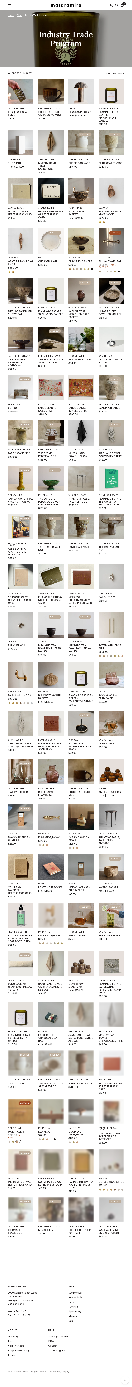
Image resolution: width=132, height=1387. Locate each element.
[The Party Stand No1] (111, 526)
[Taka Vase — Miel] (111, 915)
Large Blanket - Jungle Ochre (79, 409)
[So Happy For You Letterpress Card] (51, 1161)
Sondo (12, 408)
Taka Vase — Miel (110, 935)
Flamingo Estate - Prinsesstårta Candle (20, 1038)
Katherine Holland (49, 108)
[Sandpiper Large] (111, 387)
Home (11, 15)
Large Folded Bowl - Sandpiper (110, 313)
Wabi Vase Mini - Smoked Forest (109, 1231)
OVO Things (105, 356)
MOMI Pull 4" (16, 1131)
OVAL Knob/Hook (49, 935)
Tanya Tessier (16, 980)
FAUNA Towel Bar (110, 261)
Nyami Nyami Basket (76, 213)
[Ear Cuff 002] (20, 625)
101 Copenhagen (77, 308)
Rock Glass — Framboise (108, 697)
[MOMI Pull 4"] (20, 1111)
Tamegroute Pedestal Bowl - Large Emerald (49, 501)
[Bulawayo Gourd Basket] (51, 675)
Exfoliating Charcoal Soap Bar (48, 1038)
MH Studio (105, 788)
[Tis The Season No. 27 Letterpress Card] (111, 1063)
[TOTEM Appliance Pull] (111, 625)
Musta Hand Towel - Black (77, 455)
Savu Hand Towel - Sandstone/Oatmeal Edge (81, 1038)
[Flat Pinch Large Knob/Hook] (111, 191)
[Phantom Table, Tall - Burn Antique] (111, 817)
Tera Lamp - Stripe (80, 112)
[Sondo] (20, 387)
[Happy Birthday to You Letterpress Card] (81, 1161)
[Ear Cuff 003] (111, 576)
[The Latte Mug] (20, 1063)
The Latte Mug (18, 1083)
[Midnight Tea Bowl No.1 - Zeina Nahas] (81, 625)
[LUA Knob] (51, 1111)
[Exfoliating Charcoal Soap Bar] (51, 1015)
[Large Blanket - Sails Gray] (51, 387)
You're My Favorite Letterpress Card (20, 890)
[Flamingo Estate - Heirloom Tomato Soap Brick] (51, 723)
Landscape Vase (79, 547)
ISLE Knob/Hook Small (78, 839)
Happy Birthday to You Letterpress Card (80, 1184)
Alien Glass (106, 743)
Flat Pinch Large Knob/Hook (110, 213)
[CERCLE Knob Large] (111, 1161)
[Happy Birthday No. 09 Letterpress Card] (51, 191)
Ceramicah (74, 108)
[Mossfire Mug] (51, 1210)
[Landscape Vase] (81, 526)
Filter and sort (22, 73)
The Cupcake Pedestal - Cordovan (16, 362)
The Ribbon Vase (79, 163)
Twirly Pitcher (18, 792)
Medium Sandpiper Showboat (20, 313)
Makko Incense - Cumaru (19, 839)
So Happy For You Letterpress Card (50, 1183)
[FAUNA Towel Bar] (111, 241)
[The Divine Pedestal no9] (51, 433)
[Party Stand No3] (20, 433)
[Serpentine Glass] (81, 339)
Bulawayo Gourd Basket (49, 697)
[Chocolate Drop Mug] (81, 771)
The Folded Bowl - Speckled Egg (50, 1085)
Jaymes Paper (16, 208)
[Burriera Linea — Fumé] (20, 91)
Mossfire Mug (47, 1230)
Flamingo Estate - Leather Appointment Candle (111, 116)
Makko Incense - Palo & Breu (79, 889)
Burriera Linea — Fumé (19, 113)
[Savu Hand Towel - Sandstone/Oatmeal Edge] (81, 1015)
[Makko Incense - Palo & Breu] (81, 867)
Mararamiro (15, 159)
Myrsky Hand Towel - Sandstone (47, 166)
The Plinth (15, 163)
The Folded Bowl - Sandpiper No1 (50, 361)
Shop (19, 15)
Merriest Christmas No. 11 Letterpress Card (80, 600)
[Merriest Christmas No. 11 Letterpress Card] (81, 576)
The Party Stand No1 (109, 548)
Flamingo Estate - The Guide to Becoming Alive (111, 501)
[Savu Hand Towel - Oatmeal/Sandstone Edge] (51, 963)
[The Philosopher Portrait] (81, 1210)
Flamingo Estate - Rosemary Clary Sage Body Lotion (20, 938)
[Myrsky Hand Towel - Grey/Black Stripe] (111, 1015)
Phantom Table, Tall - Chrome (79, 500)
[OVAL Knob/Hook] (51, 915)
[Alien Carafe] (81, 915)
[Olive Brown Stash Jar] (81, 963)
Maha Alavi (74, 258)
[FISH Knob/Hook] (51, 817)
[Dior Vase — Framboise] (20, 1210)
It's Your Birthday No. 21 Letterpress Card (50, 600)
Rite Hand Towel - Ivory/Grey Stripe (110, 455)
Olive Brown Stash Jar (76, 985)
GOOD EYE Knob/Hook (76, 1133)
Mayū (41, 258)
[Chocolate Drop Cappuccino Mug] (51, 91)
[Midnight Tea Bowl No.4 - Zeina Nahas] (51, 625)
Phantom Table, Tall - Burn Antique (109, 840)
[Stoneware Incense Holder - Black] (81, 723)
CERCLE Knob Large (111, 1181)
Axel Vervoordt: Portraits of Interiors (110, 1136)
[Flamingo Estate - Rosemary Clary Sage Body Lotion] (20, 915)
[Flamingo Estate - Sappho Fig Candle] (51, 291)
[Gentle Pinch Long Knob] (20, 241)
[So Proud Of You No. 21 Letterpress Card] (20, 576)
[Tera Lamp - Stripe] (81, 91)
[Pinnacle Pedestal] (81, 1063)
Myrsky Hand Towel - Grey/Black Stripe (111, 1038)
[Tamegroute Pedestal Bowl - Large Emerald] (51, 478)
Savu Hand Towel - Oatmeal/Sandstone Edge (50, 987)
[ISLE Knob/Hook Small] (81, 817)
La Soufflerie (16, 108)
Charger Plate (48, 261)
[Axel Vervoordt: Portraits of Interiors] (111, 1111)
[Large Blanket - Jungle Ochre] (81, 387)
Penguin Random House (17, 544)
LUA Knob (44, 1131)
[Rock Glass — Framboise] (111, 675)
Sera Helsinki (46, 159)
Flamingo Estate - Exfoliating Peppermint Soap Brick (111, 988)
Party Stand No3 (19, 453)
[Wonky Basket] (111, 867)
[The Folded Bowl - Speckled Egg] (51, 1063)
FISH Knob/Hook (49, 837)
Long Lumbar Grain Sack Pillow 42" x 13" (20, 987)
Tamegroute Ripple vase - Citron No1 (20, 500)
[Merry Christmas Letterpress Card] (20, 1161)
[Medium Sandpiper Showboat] (20, 291)
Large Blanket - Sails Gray (48, 409)
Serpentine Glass (80, 359)
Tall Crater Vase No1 (49, 548)
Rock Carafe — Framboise (48, 793)
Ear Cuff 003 (107, 597)
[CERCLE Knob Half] (81, 241)
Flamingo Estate (108, 108)
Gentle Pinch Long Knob (20, 263)
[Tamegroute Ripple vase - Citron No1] (20, 478)
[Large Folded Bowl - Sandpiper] (111, 291)
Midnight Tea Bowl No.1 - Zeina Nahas (79, 648)
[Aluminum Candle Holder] (111, 339)
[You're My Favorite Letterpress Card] (20, 867)
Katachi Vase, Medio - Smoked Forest (78, 314)
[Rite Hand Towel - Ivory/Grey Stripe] (111, 433)
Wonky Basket (108, 887)
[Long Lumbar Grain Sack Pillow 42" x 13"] (20, 963)
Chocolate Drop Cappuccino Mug (49, 113)
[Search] (116, 5)
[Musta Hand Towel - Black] (81, 433)
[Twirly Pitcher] (20, 771)
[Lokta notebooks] (51, 867)
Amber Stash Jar (110, 792)
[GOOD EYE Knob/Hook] (81, 1111)
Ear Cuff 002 (16, 645)
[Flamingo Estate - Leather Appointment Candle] (111, 91)
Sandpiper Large (109, 408)
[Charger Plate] (51, 241)
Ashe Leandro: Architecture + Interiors (18, 551)
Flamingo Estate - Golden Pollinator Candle (80, 698)
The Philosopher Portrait (79, 1231)
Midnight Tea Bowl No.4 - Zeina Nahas (49, 648)
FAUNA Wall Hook (19, 695)
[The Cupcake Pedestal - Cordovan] (20, 339)
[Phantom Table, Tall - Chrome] (81, 478)
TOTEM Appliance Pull (110, 647)
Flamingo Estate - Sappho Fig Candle (50, 313)
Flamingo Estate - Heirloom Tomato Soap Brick (50, 746)
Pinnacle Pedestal (80, 1083)
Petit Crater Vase (110, 163)
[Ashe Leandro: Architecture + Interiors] (20, 526)
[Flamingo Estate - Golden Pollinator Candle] (81, 675)
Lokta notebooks (50, 887)
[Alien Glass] (111, 723)
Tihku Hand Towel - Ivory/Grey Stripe (20, 745)
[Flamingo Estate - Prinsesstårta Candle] (20, 1015)
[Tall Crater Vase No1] (51, 526)
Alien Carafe (76, 935)
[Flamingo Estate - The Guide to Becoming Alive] (111, 478)
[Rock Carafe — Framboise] (51, 771)
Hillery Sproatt (47, 404)
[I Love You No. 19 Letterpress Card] (20, 191)
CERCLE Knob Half (80, 261)
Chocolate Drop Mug (79, 793)
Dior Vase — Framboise (16, 1231)
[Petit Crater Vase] (111, 143)
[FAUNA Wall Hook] (20, 675)
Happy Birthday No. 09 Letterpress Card (50, 214)
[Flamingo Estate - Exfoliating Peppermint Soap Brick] (111, 963)
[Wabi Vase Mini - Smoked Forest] (111, 1210)
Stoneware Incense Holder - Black (79, 746)
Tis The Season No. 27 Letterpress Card (111, 1086)
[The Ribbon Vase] (81, 143)
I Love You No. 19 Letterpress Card (20, 213)
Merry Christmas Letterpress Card (20, 1183)
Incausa (73, 740)
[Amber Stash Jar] (111, 771)
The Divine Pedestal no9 (47, 455)
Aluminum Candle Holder (110, 361)
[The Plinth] (20, 143)
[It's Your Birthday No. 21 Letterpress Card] (51, 576)
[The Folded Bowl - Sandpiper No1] (51, 339)
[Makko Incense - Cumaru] (20, 817)
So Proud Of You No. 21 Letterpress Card (20, 600)
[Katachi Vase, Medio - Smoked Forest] (81, 291)
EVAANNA (104, 208)
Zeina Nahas (15, 404)
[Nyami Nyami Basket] (81, 191)
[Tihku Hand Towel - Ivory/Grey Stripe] (20, 723)
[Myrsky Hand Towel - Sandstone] (51, 143)
